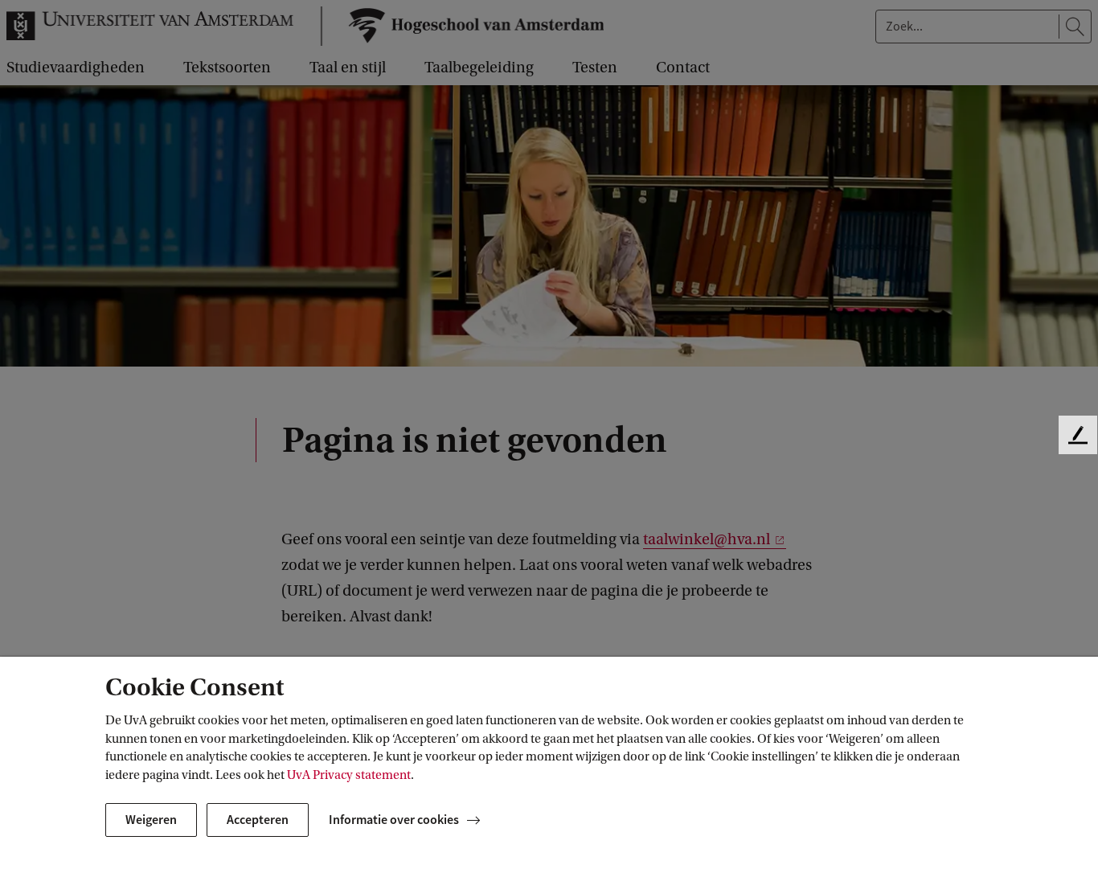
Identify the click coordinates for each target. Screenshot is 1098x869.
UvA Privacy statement (349, 775)
